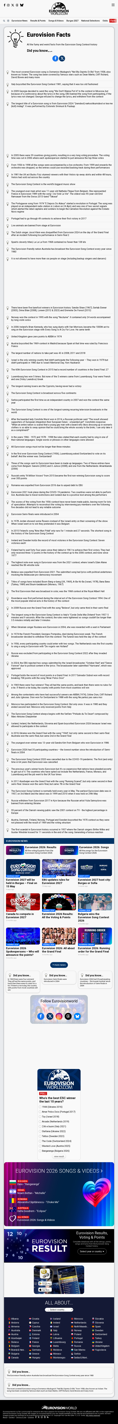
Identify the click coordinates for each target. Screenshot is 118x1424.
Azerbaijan (16, 1338)
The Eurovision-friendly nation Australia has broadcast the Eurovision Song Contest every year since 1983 (50, 1373)
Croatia (35, 1318)
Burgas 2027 (72, 21)
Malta (56, 1346)
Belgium (15, 1346)
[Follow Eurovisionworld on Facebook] (4, 5)
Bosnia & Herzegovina (18, 1349)
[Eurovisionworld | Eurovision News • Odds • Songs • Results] (59, 8)
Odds (105, 21)
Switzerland (101, 1334)
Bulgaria (15, 1353)
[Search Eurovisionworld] (4, 21)
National (90, 21)
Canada (15, 1357)
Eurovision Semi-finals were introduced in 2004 (55, 978)
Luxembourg (59, 1342)
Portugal (78, 1338)
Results (38, 21)
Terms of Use (21, 1417)
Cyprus (35, 1322)
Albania (15, 1318)
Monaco (57, 1353)
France (35, 1342)
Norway (78, 1330)
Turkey (98, 1338)
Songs (56, 21)
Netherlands (80, 1322)
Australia (15, 1330)
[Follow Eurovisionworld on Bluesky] (21, 5)
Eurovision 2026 (57, 1171)
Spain (98, 1326)
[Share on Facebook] (55, 58)
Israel (56, 1326)
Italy (55, 1330)
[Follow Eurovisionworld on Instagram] (8, 5)
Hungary (36, 1357)
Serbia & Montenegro (81, 1357)
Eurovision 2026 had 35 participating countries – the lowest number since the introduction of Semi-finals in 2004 (95, 980)
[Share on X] (62, 58)
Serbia (77, 1353)
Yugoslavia (100, 1349)
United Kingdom (102, 1346)
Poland (77, 1334)
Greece (35, 1353)
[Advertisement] (59, 130)
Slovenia (99, 1322)
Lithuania (57, 1338)
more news (60, 965)
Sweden (99, 1330)
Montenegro (59, 1357)
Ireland (56, 1322)
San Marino (79, 1349)
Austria (14, 1334)
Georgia (36, 1346)
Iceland (56, 1318)
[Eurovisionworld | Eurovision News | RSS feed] (48, 1417)
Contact (12, 1417)
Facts (113, 21)
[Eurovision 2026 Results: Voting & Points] (37, 1245)
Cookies (31, 1417)
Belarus (15, 1342)
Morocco (78, 1318)
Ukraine (99, 1342)
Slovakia (99, 1318)
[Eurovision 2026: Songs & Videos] (96, 1193)
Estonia (36, 1334)
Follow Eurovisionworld (59, 1001)
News (19, 21)
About (5, 1417)
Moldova (57, 1349)
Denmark (36, 1330)
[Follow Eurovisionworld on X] (12, 5)
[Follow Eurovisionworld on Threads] (17, 5)
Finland (35, 1338)
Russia (77, 1346)
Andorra (15, 1322)
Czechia (36, 1326)
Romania (78, 1342)
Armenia (15, 1326)
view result (59, 1156)
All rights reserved (93, 1415)
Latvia (56, 1334)
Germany (36, 1349)
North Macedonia (81, 1326)
